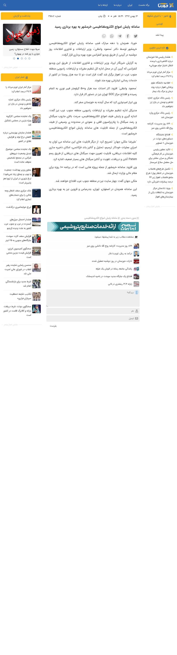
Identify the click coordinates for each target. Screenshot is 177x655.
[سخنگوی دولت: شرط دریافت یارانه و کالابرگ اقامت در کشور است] (36, 309)
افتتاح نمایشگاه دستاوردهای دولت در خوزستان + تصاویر (163, 139)
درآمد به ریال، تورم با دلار (120, 253)
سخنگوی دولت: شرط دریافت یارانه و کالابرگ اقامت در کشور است (17, 311)
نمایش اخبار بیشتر (153, 206)
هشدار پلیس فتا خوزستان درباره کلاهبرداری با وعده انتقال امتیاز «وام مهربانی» (159, 61)
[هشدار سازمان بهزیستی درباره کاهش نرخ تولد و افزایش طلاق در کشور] (36, 135)
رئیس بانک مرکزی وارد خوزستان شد (161, 115)
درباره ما (118, 5)
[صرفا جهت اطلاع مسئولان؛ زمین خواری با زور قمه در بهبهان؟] (22, 34)
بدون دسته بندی (128, 218)
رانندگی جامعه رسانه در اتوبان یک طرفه (114, 269)
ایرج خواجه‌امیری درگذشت (18, 207)
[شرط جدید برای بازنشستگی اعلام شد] (36, 284)
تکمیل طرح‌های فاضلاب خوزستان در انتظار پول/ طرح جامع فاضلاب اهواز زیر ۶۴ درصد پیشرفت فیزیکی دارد (159, 175)
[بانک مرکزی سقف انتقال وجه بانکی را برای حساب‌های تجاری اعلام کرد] (36, 193)
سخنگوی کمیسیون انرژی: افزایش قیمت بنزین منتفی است (18, 253)
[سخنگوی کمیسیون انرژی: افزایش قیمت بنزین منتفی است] (36, 251)
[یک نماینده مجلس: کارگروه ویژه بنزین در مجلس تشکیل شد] (36, 118)
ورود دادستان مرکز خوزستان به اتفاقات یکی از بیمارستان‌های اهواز (160, 192)
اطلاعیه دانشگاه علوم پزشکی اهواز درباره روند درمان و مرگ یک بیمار (162, 87)
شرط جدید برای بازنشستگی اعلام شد (18, 284)
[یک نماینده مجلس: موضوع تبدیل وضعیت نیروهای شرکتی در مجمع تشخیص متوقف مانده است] (36, 151)
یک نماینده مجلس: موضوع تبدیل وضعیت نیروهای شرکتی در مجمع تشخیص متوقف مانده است (18, 155)
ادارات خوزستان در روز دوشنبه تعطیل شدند (112, 261)
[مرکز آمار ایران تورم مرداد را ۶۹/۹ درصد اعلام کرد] (36, 89)
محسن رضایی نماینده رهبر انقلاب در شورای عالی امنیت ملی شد (18, 269)
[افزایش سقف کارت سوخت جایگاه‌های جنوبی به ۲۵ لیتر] (36, 238)
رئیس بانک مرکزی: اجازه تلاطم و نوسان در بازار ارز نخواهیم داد (160, 102)
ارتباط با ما (103, 5)
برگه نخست (143, 5)
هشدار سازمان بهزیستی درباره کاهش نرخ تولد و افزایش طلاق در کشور (17, 137)
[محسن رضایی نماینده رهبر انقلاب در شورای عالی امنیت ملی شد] (36, 267)
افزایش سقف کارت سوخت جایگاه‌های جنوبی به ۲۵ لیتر (18, 238)
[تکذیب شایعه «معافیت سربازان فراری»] (36, 296)
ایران (130, 5)
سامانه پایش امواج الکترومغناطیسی (100, 218)
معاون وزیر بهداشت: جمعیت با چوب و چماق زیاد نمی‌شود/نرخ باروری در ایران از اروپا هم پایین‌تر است (17, 176)
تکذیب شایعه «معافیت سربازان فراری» (20, 296)
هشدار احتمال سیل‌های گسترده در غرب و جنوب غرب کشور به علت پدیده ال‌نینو (17, 224)
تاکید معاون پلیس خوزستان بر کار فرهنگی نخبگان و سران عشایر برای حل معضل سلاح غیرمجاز (161, 156)
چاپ (100, 16)
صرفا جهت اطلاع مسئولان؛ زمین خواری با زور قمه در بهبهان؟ (24, 52)
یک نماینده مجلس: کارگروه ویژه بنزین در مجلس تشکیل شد (17, 120)
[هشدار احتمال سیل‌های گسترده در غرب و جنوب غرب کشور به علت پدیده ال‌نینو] (36, 222)
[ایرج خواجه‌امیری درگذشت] (36, 209)
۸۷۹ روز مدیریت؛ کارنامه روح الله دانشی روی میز (160, 126)
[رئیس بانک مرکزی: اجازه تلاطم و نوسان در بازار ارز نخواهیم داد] (36, 102)
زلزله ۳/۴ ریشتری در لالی (120, 284)
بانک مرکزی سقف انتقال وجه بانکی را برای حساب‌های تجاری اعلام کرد (18, 195)
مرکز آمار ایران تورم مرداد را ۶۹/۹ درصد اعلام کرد (160, 74)
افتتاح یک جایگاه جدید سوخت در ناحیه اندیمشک (109, 276)
